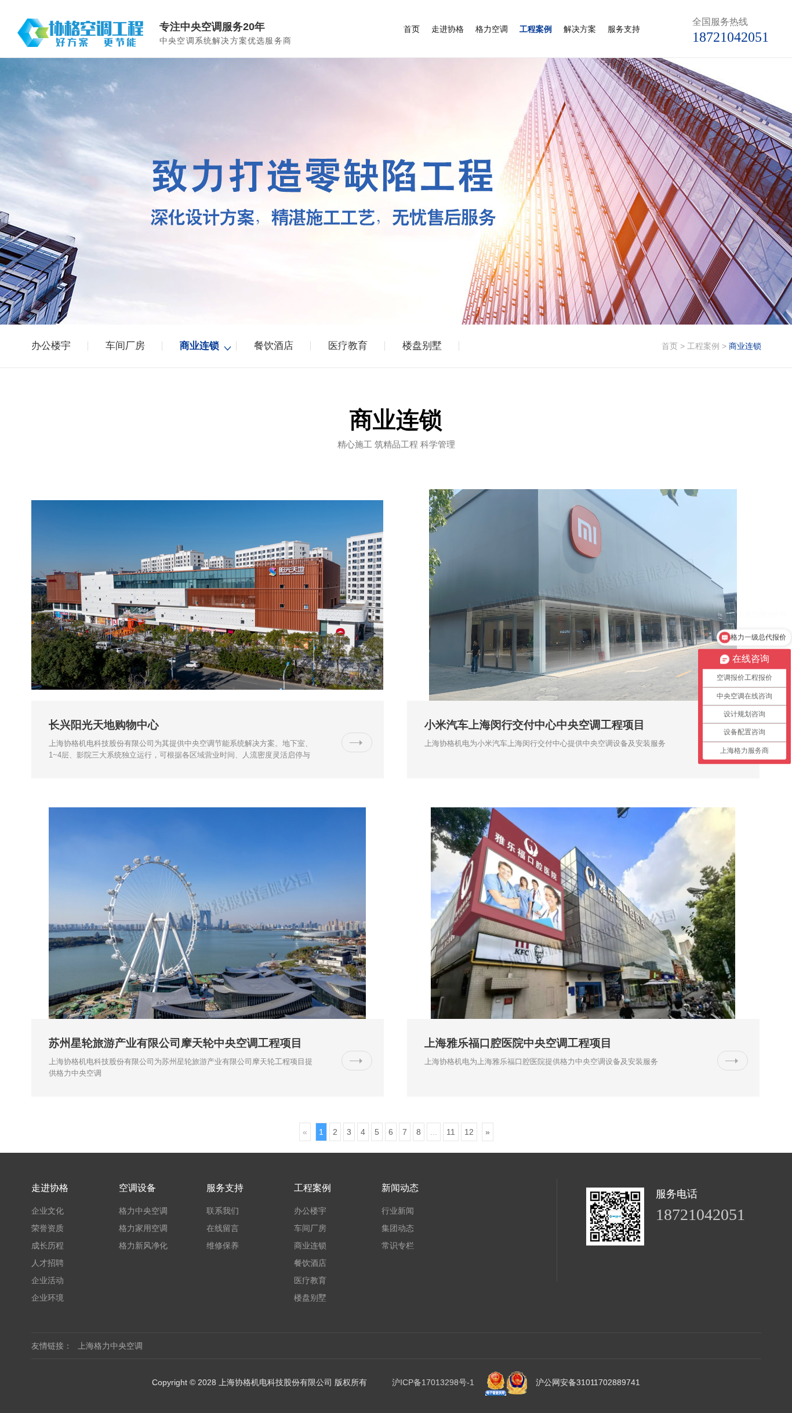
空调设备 (137, 1187)
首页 (412, 29)
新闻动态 (400, 1187)
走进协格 (447, 29)
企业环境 (47, 1297)
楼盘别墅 (422, 345)
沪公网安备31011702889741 (588, 1382)
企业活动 (47, 1280)
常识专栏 (398, 1245)
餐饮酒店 (273, 345)
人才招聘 (47, 1263)
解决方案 (580, 29)
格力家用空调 (143, 1228)
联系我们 (222, 1210)
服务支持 (624, 29)
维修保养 (222, 1245)
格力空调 (491, 29)
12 (469, 1132)
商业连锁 (199, 345)
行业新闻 (398, 1210)
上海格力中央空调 (110, 1345)
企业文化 (47, 1210)
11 (450, 1132)
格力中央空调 (143, 1210)
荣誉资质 (47, 1228)
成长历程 (47, 1245)
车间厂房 (125, 345)
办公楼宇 (51, 345)
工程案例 (535, 29)
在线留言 (222, 1228)
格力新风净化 (143, 1245)
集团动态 (398, 1228)
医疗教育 (348, 345)
